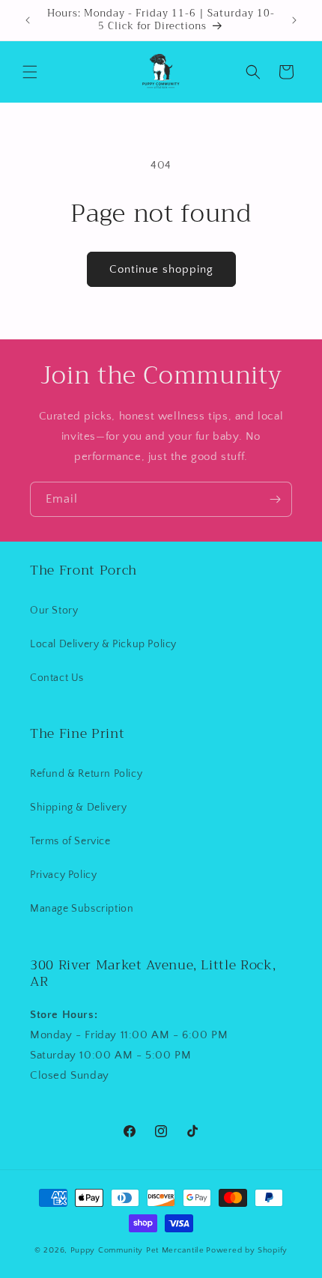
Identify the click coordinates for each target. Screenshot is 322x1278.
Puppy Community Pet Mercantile (137, 1250)
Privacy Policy (63, 875)
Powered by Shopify (247, 1250)
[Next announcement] (294, 20)
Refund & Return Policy (86, 774)
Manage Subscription (81, 909)
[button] (29, 71)
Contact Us (57, 678)
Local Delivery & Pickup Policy (103, 644)
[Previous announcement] (27, 20)
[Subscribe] (274, 499)
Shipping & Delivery (78, 808)
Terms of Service (70, 841)
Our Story (54, 611)
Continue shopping (161, 269)
